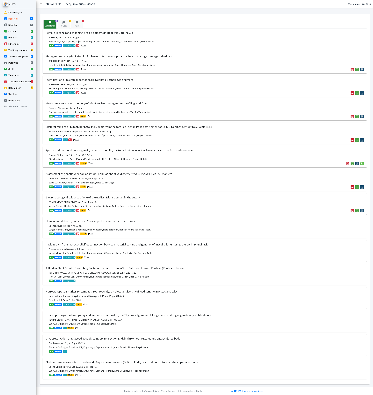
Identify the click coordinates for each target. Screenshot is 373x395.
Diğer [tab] (78, 23)
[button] (41, 4)
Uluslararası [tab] (51, 23)
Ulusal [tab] (65, 23)
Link (84, 45)
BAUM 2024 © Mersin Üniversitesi (246, 390)
